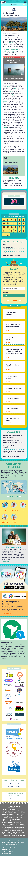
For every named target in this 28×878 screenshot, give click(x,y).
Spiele (5, 510)
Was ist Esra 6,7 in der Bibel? (11, 456)
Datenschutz (12, 841)
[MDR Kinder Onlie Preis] (14, 766)
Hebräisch (11, 43)
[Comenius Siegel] (14, 749)
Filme (14, 522)
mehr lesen (6, 561)
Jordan (19, 182)
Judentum (21, 129)
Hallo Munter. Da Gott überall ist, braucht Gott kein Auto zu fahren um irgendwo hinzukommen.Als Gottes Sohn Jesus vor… (8, 391)
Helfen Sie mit (6, 844)
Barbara (10, 35)
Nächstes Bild (24, 67)
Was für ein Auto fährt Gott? (14, 388)
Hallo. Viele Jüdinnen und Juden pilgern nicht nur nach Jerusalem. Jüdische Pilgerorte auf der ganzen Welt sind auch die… (8, 369)
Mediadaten (10, 842)
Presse (4, 842)
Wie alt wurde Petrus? (12, 408)
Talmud (19, 54)
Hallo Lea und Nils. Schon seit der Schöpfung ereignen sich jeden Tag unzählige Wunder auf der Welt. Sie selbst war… (8, 342)
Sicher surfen (15, 844)
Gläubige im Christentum (10, 51)
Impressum (5, 841)
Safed (8, 86)
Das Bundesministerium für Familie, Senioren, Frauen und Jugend (13, 812)
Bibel (22, 52)
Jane (13, 35)
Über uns (20, 841)
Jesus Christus (7, 250)
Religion (5, 292)
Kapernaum (6, 183)
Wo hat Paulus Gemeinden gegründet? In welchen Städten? (13, 326)
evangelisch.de (6, 849)
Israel (15, 182)
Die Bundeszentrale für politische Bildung (11, 821)
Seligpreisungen (15, 95)
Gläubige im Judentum (11, 49)
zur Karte (14, 497)
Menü (25, 2)
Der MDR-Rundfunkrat (14, 832)
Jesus (4, 180)
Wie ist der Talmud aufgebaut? (11, 313)
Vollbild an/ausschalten (22, 73)
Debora (17, 35)
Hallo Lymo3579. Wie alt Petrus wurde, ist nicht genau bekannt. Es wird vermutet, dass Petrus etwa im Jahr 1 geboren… (8, 422)
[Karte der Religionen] (14, 487)
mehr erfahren (7, 613)
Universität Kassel (7, 817)
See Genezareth (17, 185)
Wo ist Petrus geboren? (12, 398)
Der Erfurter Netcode (18, 835)
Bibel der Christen (16, 183)
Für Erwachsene (19, 842)
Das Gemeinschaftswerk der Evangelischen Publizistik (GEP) (10, 810)
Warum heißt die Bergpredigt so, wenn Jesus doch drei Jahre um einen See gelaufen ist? (14, 352)
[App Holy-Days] (14, 577)
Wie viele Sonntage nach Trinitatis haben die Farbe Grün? (12, 436)
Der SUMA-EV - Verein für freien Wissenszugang (13, 833)
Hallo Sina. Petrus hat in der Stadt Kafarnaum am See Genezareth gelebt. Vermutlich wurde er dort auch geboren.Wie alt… (8, 411)
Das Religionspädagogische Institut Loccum (13, 828)
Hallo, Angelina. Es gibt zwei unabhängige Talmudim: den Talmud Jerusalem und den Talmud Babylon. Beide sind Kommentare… (8, 316)
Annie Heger (14, 799)
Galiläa (9, 180)
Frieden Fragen (6, 642)
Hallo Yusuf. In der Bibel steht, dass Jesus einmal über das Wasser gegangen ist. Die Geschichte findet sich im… (8, 381)
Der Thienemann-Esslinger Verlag (11, 827)
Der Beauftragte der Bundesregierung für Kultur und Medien (14, 815)
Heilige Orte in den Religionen (11, 255)
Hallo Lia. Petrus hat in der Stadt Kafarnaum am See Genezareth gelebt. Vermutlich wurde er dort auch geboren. (8, 401)
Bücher (11, 129)
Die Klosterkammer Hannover (16, 824)
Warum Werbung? (14, 196)
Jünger (11, 91)
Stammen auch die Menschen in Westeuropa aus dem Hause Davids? (13, 441)
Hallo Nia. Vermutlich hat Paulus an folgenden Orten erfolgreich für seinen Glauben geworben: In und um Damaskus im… (8, 330)
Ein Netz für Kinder (7, 825)
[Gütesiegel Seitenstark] (14, 733)
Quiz (23, 510)
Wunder (16, 88)
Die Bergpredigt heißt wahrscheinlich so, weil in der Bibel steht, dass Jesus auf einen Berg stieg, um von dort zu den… (8, 357)
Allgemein (14, 9)
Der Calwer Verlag (20, 825)
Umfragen (13, 510)
